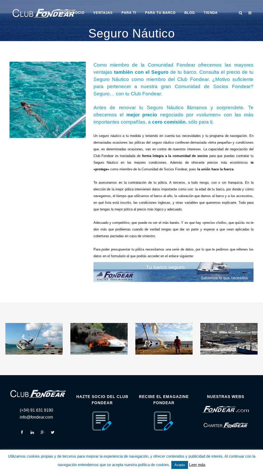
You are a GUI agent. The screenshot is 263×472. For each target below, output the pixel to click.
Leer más (197, 464)
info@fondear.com (36, 417)
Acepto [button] (179, 465)
